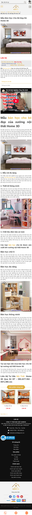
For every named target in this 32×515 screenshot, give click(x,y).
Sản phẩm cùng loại (16, 387)
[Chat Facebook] (16, 513)
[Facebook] (10, 496)
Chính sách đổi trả (16, 471)
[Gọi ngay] (5, 513)
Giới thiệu (16, 447)
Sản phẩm (16, 449)
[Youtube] (21, 496)
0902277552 (13, 65)
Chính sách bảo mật (16, 466)
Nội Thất (20, 376)
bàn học (11, 245)
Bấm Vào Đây (18, 62)
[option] (8, 401)
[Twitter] (14, 496)
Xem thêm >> (4, 414)
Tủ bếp (16, 457)
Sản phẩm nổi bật (16, 454)
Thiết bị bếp (16, 461)
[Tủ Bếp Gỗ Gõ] (8, 397)
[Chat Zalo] (26, 513)
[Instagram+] (18, 496)
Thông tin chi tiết (6, 81)
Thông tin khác (6, 85)
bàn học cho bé (7, 68)
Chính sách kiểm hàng (16, 473)
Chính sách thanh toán (16, 475)
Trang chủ (16, 445)
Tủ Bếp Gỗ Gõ (8, 405)
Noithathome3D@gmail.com (17, 433)
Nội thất (16, 459)
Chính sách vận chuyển (16, 468)
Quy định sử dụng (16, 477)
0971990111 (21, 65)
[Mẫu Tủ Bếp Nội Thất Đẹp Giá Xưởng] (16, 7)
